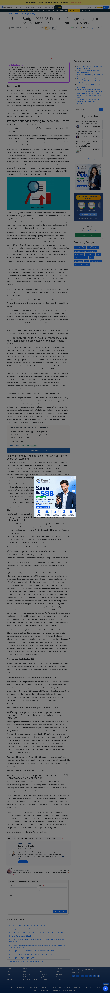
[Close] (75, 477)
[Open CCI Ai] (105, 988)
